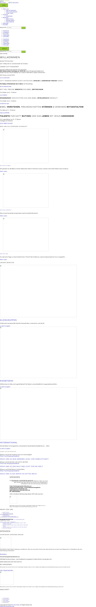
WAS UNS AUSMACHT (5, 210)
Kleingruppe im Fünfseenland (9, 517)
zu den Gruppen (5, 326)
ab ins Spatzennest (5, 86)
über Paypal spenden (6, 570)
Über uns (6, 9)
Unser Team (9, 13)
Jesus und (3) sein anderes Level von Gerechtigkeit (24, 459)
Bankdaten (3, 554)
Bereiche (5, 17)
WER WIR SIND (4, 253)
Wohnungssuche (8, 513)
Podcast (5, 14)
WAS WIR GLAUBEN (5, 165)
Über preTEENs (4, 113)
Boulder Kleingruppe (6, 514)
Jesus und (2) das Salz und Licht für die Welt (21, 466)
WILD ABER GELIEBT (6, 123)
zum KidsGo (3, 95)
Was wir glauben (11, 10)
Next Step (6, 512)
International (10, 22)
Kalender (6, 23)
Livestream (9, 16)
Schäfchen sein (4, 103)
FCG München (15, 605)
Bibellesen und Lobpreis (7, 522)
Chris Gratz (3, 463)
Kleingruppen (10, 20)
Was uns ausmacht (11, 12)
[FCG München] (13, 2)
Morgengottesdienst (13, 456)
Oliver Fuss (3, 456)
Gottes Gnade (7, 528)
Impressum (6, 515)
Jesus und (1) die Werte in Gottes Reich (18, 474)
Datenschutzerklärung (7, 606)
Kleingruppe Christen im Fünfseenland (12, 519)
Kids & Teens (9, 19)
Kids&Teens (6, 381)
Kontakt (5, 24)
